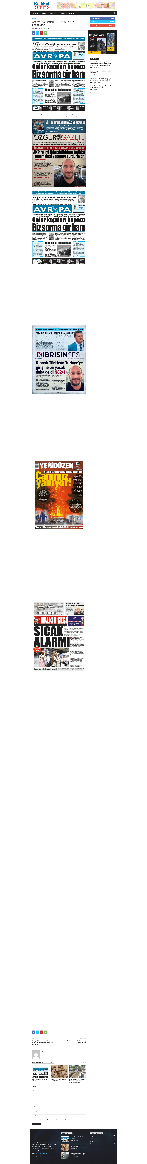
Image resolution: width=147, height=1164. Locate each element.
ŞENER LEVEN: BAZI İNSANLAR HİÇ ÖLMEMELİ (58, 1095)
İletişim (71, 13)
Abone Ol (111, 25)
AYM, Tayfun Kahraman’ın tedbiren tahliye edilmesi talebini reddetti (100, 79)
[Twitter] (37, 33)
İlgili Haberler (36, 1078)
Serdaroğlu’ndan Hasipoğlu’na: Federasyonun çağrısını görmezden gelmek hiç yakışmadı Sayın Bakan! (100, 63)
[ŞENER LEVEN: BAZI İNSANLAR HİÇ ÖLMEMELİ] (59, 1087)
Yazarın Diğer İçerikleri (47, 1078)
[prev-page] (83, 1078)
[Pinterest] (41, 33)
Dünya (44, 13)
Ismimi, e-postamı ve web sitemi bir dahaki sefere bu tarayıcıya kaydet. (51, 1135)
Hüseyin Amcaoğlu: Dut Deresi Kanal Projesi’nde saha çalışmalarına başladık (77, 1096)
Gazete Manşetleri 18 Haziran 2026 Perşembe (100, 71)
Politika (62, 13)
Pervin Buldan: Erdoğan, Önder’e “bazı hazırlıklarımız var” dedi (101, 86)
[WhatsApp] (45, 33)
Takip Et (112, 21)
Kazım (35, 28)
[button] (114, 13)
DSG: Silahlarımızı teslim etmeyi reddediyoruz (76, 1057)
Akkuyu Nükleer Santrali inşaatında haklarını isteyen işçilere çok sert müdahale (43, 1058)
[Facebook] (33, 33)
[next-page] (85, 1078)
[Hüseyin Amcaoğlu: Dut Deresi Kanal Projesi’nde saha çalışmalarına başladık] (77, 1087)
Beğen (112, 18)
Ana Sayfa (34, 17)
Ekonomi (53, 13)
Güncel (35, 13)
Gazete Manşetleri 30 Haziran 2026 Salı (39, 1095)
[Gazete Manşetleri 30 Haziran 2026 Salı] (40, 1087)
